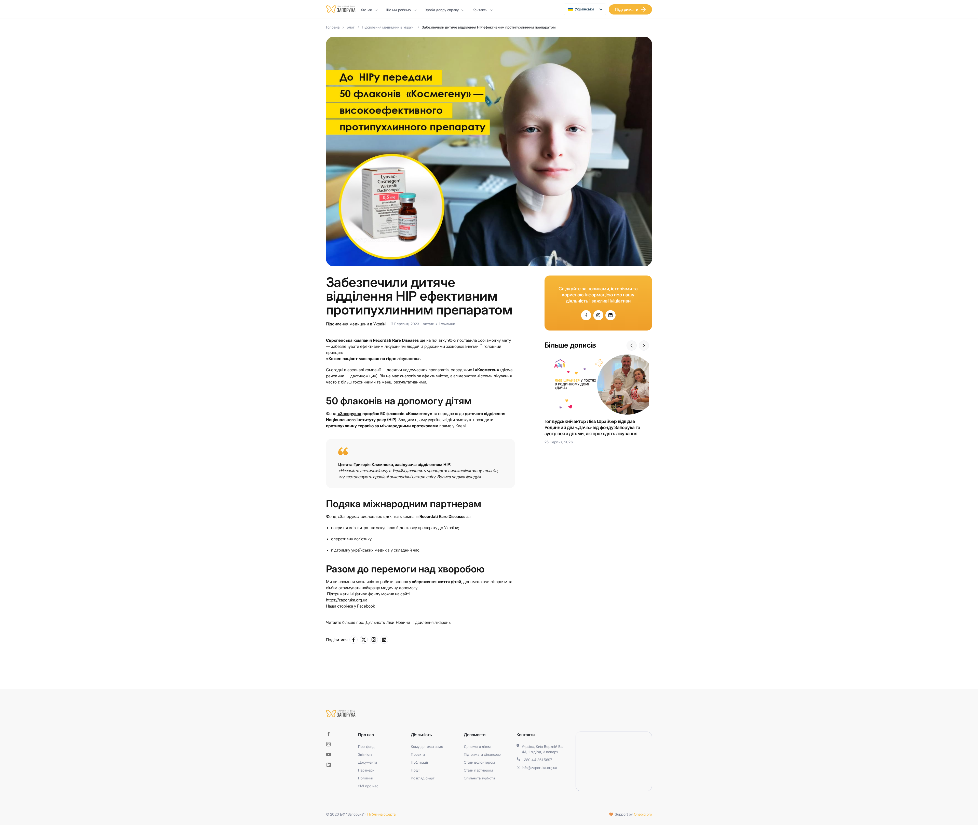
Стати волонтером (479, 762)
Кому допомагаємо (427, 746)
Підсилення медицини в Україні (388, 27)
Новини (403, 622)
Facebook (366, 606)
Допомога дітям (477, 746)
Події (415, 770)
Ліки (390, 622)
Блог (351, 27)
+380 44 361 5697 (537, 760)
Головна (332, 27)
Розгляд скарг (422, 778)
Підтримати (626, 9)
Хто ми (366, 10)
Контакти (479, 10)
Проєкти (418, 754)
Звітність (365, 754)
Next (644, 345)
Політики (365, 778)
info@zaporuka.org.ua (539, 767)
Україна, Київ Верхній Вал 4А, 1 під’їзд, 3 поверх (543, 749)
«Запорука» (349, 413)
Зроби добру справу (442, 10)
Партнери (366, 770)
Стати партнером (478, 770)
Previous (632, 345)
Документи (367, 762)
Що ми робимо (398, 10)
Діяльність (375, 622)
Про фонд (366, 746)
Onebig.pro (643, 814)
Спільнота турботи (479, 778)
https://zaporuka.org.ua (346, 599)
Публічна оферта (381, 814)
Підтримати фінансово (482, 754)
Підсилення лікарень (431, 622)
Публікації (419, 762)
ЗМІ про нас (368, 786)
